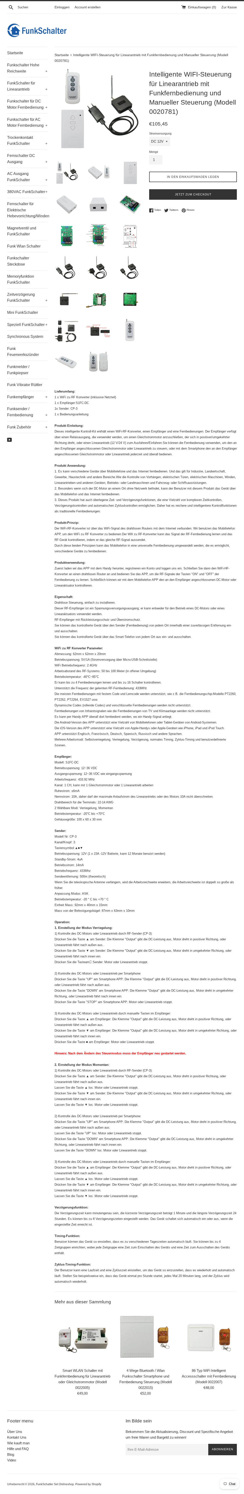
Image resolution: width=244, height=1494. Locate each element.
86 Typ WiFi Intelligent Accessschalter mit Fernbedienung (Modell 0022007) (209, 1376)
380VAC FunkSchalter (27, 192)
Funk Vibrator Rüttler (24, 385)
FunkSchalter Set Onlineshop (55, 1484)
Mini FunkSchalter (22, 312)
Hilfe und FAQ (18, 1449)
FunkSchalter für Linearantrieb (27, 86)
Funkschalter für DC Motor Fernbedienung (27, 104)
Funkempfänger (27, 397)
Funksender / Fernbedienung (27, 412)
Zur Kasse (229, 7)
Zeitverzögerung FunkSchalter (27, 297)
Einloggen (62, 7)
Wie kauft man (18, 1443)
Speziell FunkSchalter (27, 325)
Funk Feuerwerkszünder (23, 352)
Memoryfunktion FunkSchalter (20, 279)
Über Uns (14, 1432)
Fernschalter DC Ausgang (27, 159)
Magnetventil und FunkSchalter (21, 231)
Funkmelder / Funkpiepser (18, 370)
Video (11, 1460)
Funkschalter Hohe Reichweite (27, 68)
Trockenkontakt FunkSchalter (27, 141)
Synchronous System (25, 337)
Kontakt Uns (16, 1437)
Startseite (15, 53)
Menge (153, 152)
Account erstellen (88, 7)
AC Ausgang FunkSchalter (27, 177)
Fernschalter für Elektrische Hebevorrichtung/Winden (27, 210)
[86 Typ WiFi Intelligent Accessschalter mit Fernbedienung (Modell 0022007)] (209, 1337)
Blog (10, 1454)
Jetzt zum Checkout (193, 194)
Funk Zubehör (27, 427)
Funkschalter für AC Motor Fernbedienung (27, 122)
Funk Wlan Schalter (24, 246)
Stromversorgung (160, 133)
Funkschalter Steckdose (18, 261)
